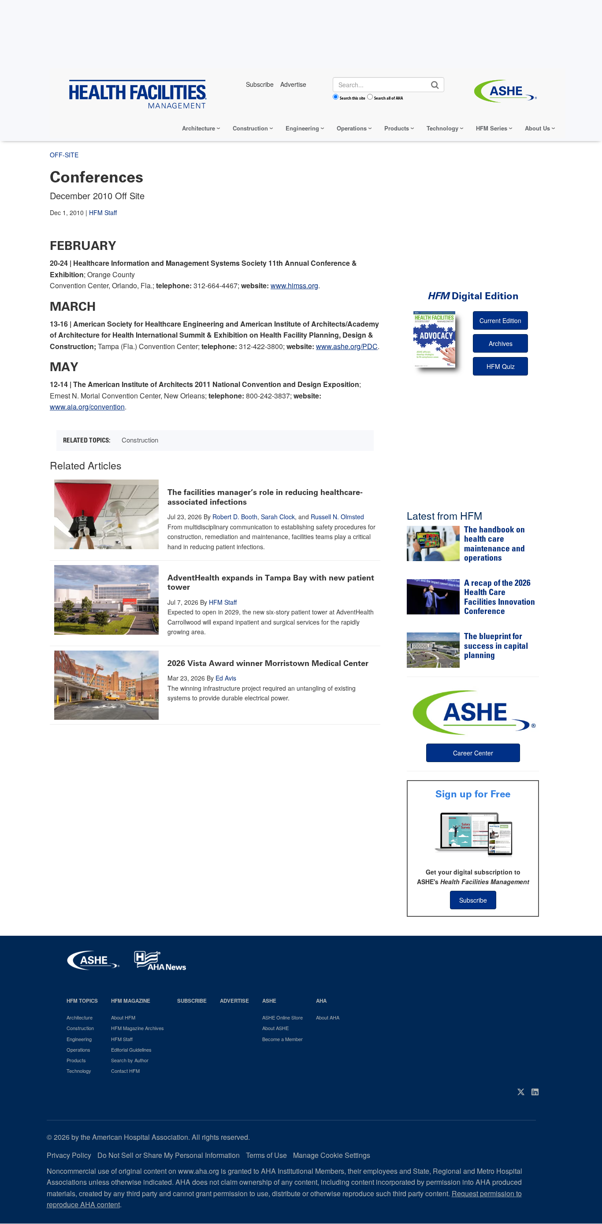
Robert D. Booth (234, 516)
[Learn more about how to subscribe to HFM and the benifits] (472, 834)
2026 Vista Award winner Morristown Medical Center (267, 663)
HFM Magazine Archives (137, 1028)
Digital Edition (473, 296)
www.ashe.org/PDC (347, 346)
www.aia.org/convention (87, 407)
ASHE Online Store (282, 1017)
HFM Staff (103, 212)
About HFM (123, 1017)
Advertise (234, 1000)
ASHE (269, 1000)
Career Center (473, 752)
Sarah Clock (278, 516)
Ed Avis (226, 677)
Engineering (302, 128)
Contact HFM (125, 1071)
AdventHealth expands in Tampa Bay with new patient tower (270, 582)
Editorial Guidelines (131, 1049)
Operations (352, 128)
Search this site (352, 97)
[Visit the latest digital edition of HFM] (434, 339)
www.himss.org (294, 285)
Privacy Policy (69, 1155)
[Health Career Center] (473, 711)
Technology (442, 128)
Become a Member (282, 1039)
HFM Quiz (501, 366)
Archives (501, 343)
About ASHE (275, 1028)
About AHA (327, 1017)
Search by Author (130, 1060)
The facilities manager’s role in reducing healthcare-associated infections (265, 497)
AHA (321, 1000)
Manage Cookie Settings (331, 1155)
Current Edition (500, 320)
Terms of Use (266, 1155)
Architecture (198, 128)
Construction (250, 128)
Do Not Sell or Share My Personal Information (168, 1155)
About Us (537, 128)
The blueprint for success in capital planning (496, 646)
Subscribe (473, 900)
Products (396, 128)
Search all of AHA (388, 97)
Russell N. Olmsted (337, 516)
